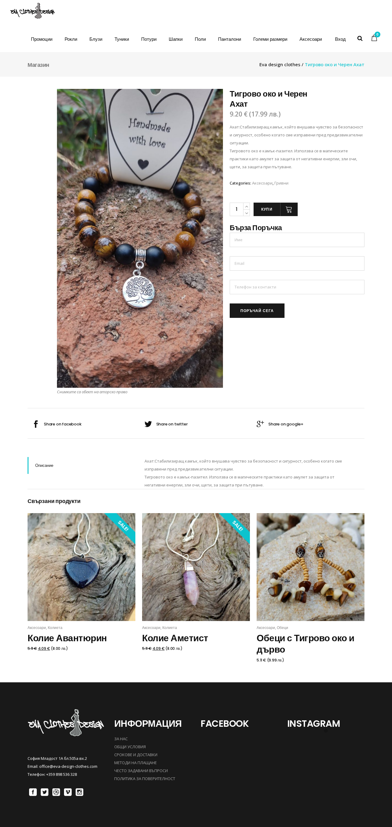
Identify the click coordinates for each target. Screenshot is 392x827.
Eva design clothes (279, 64)
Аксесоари (262, 183)
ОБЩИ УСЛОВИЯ (130, 746)
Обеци (282, 627)
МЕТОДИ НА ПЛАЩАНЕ (135, 762)
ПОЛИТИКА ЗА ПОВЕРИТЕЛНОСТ (144, 778)
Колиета (55, 627)
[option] (140, 238)
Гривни (281, 183)
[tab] (81, 465)
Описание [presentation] (44, 465)
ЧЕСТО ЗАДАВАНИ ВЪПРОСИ (141, 770)
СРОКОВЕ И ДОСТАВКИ (135, 754)
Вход (340, 39)
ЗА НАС (121, 738)
